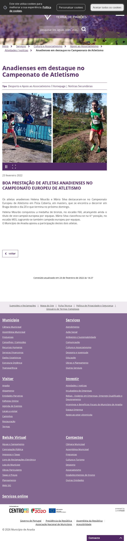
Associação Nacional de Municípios (54, 524)
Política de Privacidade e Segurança (94, 305)
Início (5, 46)
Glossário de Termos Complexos (62, 309)
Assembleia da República (89, 520)
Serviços (21, 46)
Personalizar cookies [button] (71, 7)
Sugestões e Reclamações (22, 305)
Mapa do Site (47, 305)
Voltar (12, 253)
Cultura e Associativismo (48, 46)
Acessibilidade (83, 524)
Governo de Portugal (30, 520)
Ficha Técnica (65, 305)
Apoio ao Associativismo (84, 46)
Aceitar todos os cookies (107, 7)
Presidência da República (59, 520)
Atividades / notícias (16, 50)
